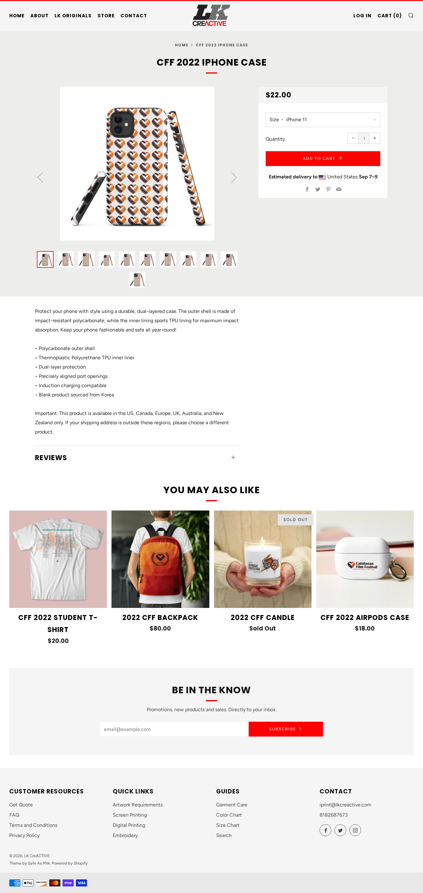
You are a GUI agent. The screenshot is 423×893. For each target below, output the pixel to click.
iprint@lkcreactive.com (345, 805)
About (39, 15)
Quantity (275, 139)
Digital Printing (129, 825)
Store (106, 15)
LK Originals (73, 15)
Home (16, 15)
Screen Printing (130, 815)
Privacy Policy (24, 835)
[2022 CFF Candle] (263, 559)
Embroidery (125, 835)
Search (224, 835)
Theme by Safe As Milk (29, 863)
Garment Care (231, 805)
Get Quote (21, 805)
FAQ (14, 815)
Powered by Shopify (70, 863)
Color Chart (229, 815)
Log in (362, 15)
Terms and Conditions (33, 825)
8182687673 (334, 815)
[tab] (45, 259)
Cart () (389, 15)
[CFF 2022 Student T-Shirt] (58, 559)
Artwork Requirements (138, 805)
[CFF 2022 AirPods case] (365, 559)
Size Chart (227, 825)
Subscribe (282, 729)
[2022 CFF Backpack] (160, 559)
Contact (133, 15)
